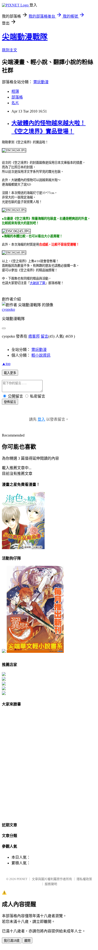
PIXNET (22, 879)
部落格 (17, 97)
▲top (6, 364)
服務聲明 (51, 884)
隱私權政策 (84, 879)
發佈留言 (10, 402)
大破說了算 (37, 283)
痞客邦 (34, 336)
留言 (44, 336)
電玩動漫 (41, 82)
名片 (15, 103)
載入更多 (10, 373)
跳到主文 (9, 50)
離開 (27, 940)
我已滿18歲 (12, 940)
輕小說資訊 (40, 355)
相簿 (15, 91)
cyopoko (8, 309)
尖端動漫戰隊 (25, 37)
